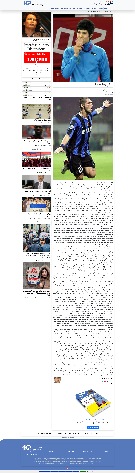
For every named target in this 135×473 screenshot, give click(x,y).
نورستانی (59, 433)
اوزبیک (81, 433)
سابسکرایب (36, 74)
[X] (105, 94)
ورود (105, 449)
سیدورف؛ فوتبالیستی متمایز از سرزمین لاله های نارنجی (37, 142)
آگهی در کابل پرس (87, 449)
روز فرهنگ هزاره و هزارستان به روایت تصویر (38, 214)
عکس (70, 8)
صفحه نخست (110, 12)
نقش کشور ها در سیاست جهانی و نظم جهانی (38, 192)
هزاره (90, 433)
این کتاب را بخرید (93, 427)
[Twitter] (107, 382)
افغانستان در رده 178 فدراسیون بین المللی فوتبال (36, 98)
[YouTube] (105, 382)
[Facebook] (111, 94)
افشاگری (88, 8)
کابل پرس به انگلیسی (88, 451)
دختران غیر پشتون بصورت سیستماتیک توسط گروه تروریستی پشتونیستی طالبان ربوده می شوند (37, 255)
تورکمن (77, 433)
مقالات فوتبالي (93, 12)
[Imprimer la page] (108, 94)
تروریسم (66, 8)
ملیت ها (95, 433)
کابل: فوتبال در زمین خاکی (42, 120)
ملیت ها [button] (94, 8)
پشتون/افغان (48, 433)
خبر (84, 8)
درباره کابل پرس (53, 449)
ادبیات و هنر (79, 8)
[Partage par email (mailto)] (112, 94)
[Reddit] (106, 94)
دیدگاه (74, 8)
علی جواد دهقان (108, 89)
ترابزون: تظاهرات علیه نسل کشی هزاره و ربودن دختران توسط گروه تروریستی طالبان (36, 293)
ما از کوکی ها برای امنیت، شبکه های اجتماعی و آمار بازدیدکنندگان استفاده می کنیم (59, 471)
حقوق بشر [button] (100, 8)
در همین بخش (36, 78)
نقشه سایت (105, 451)
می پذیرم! (83, 471)
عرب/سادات (40, 433)
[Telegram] (102, 382)
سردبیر (105, 8)
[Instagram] (99, 382)
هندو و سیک (70, 433)
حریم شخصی (70, 449)
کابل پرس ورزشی (102, 12)
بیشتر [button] (52, 8)
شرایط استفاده (70, 451)
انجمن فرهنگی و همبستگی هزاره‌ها (31, 297)
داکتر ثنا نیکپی (35, 173)
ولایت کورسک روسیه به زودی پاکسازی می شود (37, 169)
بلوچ (54, 433)
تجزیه (61, 8)
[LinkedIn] (109, 94)
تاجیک (86, 433)
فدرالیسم (57, 8)
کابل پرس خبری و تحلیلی (34, 218)
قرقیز (64, 433)
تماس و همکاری (52, 451)
